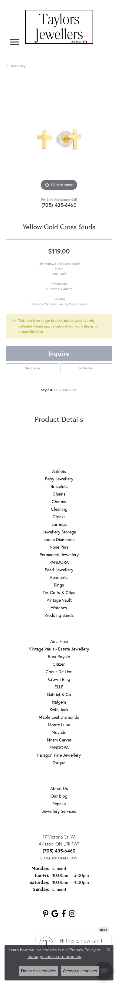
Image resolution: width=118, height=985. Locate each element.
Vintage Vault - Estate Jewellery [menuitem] (59, 649)
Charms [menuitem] (59, 501)
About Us (59, 788)
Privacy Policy (82, 949)
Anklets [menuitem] (59, 471)
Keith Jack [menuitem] (59, 709)
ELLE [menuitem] (59, 687)
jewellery (18, 66)
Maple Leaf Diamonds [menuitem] (59, 717)
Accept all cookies (80, 970)
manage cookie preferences (54, 956)
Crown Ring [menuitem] (59, 679)
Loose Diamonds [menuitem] (59, 539)
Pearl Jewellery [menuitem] (59, 570)
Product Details (59, 419)
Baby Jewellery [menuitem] (59, 479)
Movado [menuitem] (59, 732)
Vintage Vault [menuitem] (59, 600)
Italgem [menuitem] (59, 702)
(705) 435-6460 (59, 205)
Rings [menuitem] (59, 585)
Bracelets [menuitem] (59, 486)
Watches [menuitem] (59, 607)
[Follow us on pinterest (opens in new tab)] (45, 913)
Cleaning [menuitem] (59, 509)
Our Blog (59, 796)
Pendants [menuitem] (59, 577)
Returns (86, 368)
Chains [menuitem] (59, 494)
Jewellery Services (59, 811)
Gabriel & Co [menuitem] (59, 694)
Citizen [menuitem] (59, 664)
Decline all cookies (38, 970)
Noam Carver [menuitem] (59, 740)
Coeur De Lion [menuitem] (59, 671)
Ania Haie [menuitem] (59, 641)
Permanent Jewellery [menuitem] (59, 554)
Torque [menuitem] (59, 762)
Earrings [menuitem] (59, 524)
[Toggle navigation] (14, 42)
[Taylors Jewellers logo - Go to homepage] (59, 27)
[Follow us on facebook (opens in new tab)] (63, 913)
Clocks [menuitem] (59, 516)
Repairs (59, 803)
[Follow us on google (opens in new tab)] (54, 913)
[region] (59, 139)
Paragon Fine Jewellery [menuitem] (59, 755)
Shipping (32, 368)
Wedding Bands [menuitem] (59, 615)
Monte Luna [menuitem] (59, 725)
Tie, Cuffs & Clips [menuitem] (59, 592)
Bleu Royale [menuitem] (59, 656)
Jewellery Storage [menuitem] (59, 532)
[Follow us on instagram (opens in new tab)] (72, 913)
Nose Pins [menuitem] (59, 547)
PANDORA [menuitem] (59, 562)
